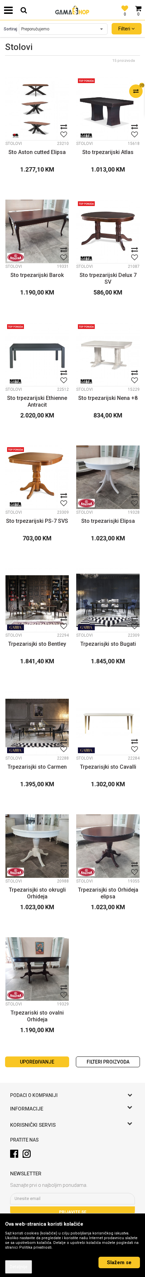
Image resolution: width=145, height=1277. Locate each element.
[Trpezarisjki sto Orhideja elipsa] (108, 846)
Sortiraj (10, 29)
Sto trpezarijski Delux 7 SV (108, 278)
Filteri (125, 29)
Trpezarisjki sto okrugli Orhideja (37, 893)
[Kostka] (15, 257)
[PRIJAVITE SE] (72, 1198)
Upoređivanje (37, 1062)
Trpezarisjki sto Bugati (108, 644)
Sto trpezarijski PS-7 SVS (37, 521)
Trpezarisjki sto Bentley (37, 644)
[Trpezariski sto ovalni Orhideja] (37, 969)
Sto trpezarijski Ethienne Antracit (37, 401)
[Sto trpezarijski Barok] (37, 231)
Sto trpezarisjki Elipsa (108, 521)
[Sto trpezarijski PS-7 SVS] (37, 477)
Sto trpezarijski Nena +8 (108, 398)
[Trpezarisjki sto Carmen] (37, 723)
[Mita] (86, 135)
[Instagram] (27, 1154)
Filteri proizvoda (108, 1062)
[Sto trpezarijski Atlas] (108, 108)
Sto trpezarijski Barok (37, 275)
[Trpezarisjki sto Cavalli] (108, 723)
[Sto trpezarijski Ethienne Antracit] (37, 354)
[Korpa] (138, 5)
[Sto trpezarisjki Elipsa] (108, 477)
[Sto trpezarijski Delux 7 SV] (108, 231)
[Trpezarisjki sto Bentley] (37, 600)
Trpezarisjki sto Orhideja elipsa (108, 893)
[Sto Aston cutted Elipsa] (37, 108)
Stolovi (13, 144)
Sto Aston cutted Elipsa (37, 152)
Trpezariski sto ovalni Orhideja (37, 1016)
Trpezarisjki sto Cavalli (108, 767)
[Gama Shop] (72, 10)
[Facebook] (14, 1154)
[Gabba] (15, 627)
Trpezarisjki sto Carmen (37, 767)
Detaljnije (18, 1267)
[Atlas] (15, 135)
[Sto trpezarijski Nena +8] (108, 354)
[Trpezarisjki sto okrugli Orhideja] (37, 846)
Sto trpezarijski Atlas (108, 152)
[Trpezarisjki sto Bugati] (108, 600)
